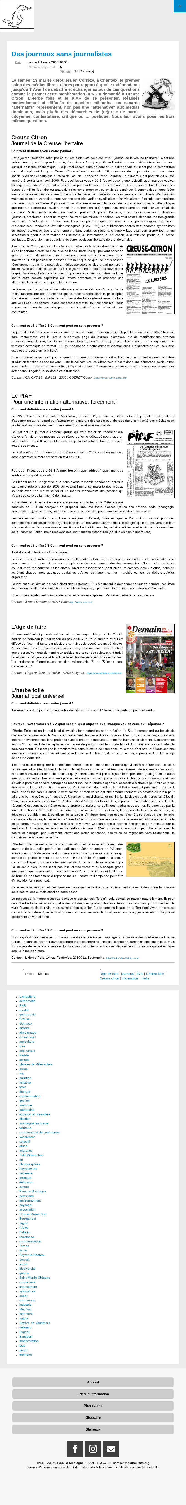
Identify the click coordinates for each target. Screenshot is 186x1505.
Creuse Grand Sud (32, 1214)
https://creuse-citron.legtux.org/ (110, 378)
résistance (26, 1237)
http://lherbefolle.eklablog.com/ (122, 958)
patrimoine (26, 1109)
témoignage (27, 1032)
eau (22, 1073)
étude (23, 1146)
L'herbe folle (155, 973)
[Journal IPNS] (17, 6)
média (145, 978)
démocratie (27, 1001)
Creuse (24, 1019)
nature (24, 1318)
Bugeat (24, 1332)
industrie (25, 1304)
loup (22, 1345)
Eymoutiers (27, 996)
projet (23, 1350)
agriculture (26, 1041)
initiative (25, 1082)
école (23, 1250)
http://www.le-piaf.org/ (80, 602)
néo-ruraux (27, 1050)
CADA (23, 1227)
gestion (24, 1100)
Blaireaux (93, 1429)
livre (22, 1046)
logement (26, 1313)
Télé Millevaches (31, 1155)
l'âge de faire (109, 973)
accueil (24, 1060)
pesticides (26, 1196)
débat (23, 1296)
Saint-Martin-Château (34, 1277)
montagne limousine (33, 1123)
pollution (25, 1078)
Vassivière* (27, 1137)
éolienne (25, 1327)
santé (23, 1264)
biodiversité (27, 1268)
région (23, 1223)
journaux (127, 973)
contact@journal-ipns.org (131, 1463)
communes (27, 1300)
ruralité (24, 1010)
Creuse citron (109, 978)
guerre (24, 1273)
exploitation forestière (34, 1114)
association (27, 1209)
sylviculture (27, 1291)
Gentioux (25, 1023)
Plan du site (93, 1406)
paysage (25, 1205)
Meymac (25, 1309)
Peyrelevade (28, 1168)
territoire (25, 1128)
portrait (24, 1259)
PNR (22, 1005)
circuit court (27, 1037)
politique (25, 1178)
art (21, 1159)
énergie (24, 1091)
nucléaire (25, 1173)
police (23, 1069)
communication (30, 1241)
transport (25, 1336)
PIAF (139, 973)
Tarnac (24, 1246)
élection (24, 1119)
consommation (29, 1096)
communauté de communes (39, 1132)
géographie (27, 1014)
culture (24, 1187)
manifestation (29, 1341)
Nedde (24, 1055)
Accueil (93, 1382)
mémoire (25, 1105)
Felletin (24, 1232)
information (130, 978)
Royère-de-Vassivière (34, 1323)
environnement (30, 1200)
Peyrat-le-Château (32, 1255)
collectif (24, 1141)
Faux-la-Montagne (32, 1191)
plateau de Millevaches (35, 1064)
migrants (25, 1150)
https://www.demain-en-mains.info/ (104, 673)
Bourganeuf (27, 1218)
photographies (29, 1164)
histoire (24, 1028)
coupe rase (27, 1282)
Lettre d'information (93, 1394)
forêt (22, 1087)
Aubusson (26, 1182)
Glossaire (93, 1417)
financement (28, 1286)
